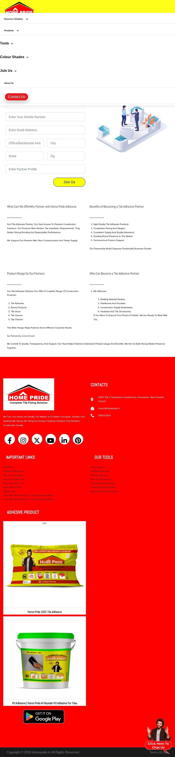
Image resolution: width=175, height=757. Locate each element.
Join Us (6, 70)
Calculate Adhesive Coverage (103, 483)
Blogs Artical (8, 467)
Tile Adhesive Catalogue (13, 475)
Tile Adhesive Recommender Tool (104, 491)
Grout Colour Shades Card (14, 479)
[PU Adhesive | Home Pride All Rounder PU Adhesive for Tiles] (44, 658)
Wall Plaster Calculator (100, 471)
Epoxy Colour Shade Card (13, 483)
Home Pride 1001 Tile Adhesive (45, 612)
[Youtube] (50, 439)
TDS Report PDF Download (14, 471)
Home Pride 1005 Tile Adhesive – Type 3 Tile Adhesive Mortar (28, 495)
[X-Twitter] (37, 439)
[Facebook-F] (9, 439)
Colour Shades (12, 57)
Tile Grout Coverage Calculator (103, 487)
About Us (9, 83)
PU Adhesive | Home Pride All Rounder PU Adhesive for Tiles (44, 703)
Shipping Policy (9, 491)
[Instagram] (23, 439)
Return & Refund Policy (12, 487)
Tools (4, 43)
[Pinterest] (78, 439)
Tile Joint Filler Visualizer (101, 479)
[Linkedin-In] (64, 439)
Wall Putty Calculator (99, 475)
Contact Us (16, 97)
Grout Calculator (97, 467)
